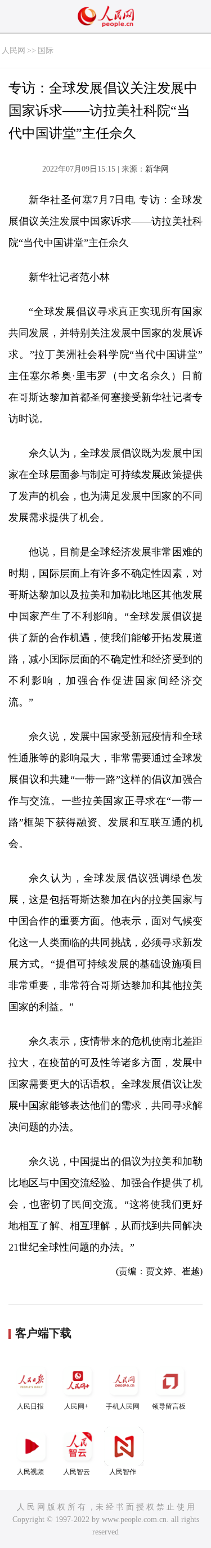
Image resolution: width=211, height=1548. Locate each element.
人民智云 (76, 1472)
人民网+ (76, 1406)
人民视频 (30, 1472)
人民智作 (122, 1472)
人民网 (13, 50)
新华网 (157, 169)
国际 (45, 50)
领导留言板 (169, 1406)
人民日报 (30, 1406)
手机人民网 (123, 1406)
